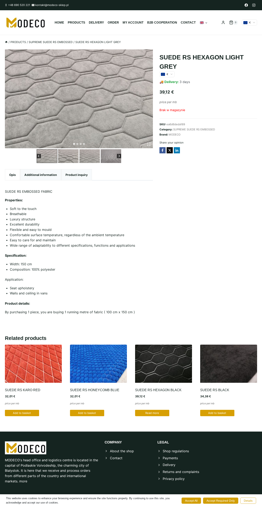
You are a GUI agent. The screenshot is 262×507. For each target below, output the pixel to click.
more (23, 481)
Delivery (96, 22)
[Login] (223, 22)
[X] (170, 150)
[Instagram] (254, 5)
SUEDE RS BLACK (214, 390)
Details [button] (248, 500)
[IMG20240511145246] (79, 98)
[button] (47, 156)
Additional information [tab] (40, 175)
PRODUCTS (76, 22)
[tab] (74, 144)
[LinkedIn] (177, 150)
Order (113, 22)
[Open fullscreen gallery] (148, 144)
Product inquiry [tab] (77, 175)
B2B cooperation (162, 22)
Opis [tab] (12, 175)
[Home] (6, 42)
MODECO (175, 134)
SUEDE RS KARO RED (22, 390)
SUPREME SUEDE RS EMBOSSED (194, 129)
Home (59, 22)
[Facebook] (246, 5)
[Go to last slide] (39, 156)
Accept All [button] (191, 500)
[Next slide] (119, 156)
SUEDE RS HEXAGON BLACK (158, 390)
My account (133, 22)
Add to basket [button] (22, 413)
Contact (188, 22)
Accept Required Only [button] (221, 500)
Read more (152, 413)
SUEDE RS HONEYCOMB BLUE (94, 390)
